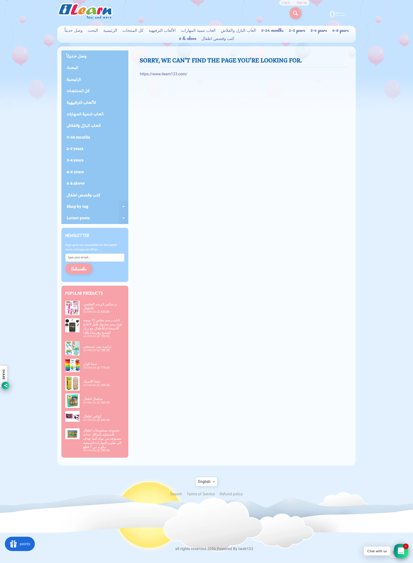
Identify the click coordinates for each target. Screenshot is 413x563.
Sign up (302, 2)
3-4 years (318, 30)
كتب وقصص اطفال (217, 38)
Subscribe (79, 269)
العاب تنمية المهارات (198, 30)
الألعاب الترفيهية (162, 30)
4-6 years (340, 30)
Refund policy (231, 494)
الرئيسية (110, 30)
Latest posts (97, 219)
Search (176, 494)
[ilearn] (85, 11)
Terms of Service (201, 494)
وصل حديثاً (73, 30)
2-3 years (297, 30)
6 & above (187, 38)
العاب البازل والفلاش (238, 30)
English (204, 481)
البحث (93, 30)
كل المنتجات (132, 30)
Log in (286, 2)
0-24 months (272, 30)
